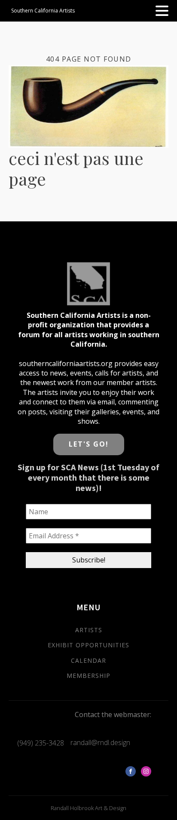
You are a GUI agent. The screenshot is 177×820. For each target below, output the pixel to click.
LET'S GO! (89, 444)
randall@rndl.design (100, 742)
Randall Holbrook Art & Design (88, 808)
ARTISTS (88, 630)
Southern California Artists (43, 10)
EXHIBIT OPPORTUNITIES (88, 645)
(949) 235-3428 (40, 743)
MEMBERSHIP (88, 675)
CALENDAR (88, 660)
